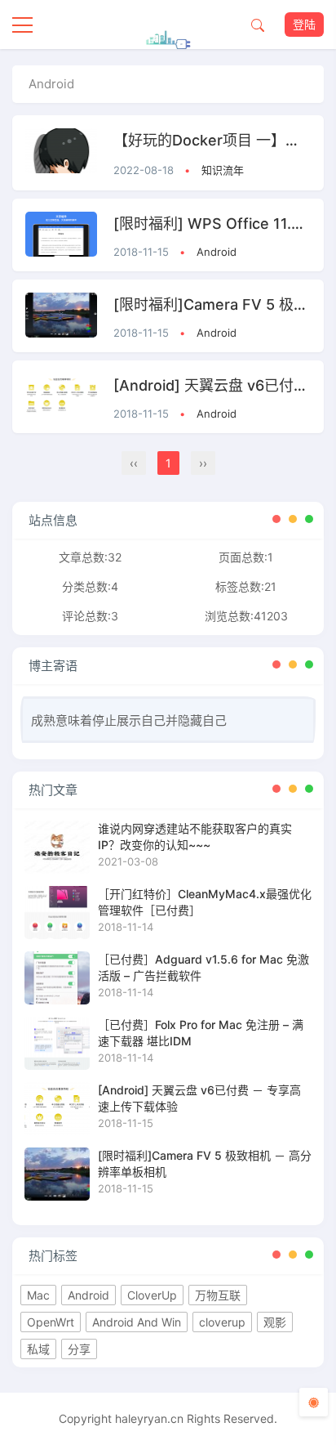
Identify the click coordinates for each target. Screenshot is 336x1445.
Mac (38, 1295)
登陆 (304, 24)
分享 (79, 1349)
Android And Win (136, 1322)
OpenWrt (50, 1322)
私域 (38, 1349)
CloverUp (152, 1295)
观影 (274, 1322)
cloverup (222, 1322)
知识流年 (222, 170)
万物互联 (218, 1295)
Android (217, 251)
